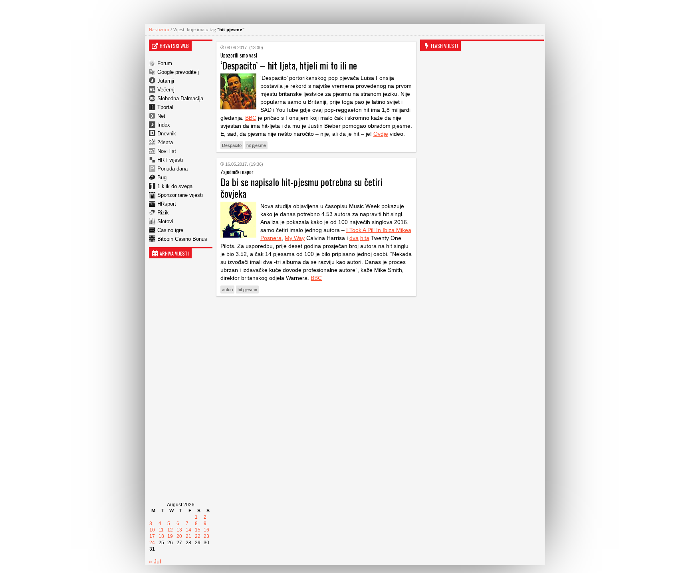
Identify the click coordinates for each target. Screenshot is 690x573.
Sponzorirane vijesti (180, 195)
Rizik (163, 213)
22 (197, 536)
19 (170, 536)
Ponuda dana (172, 169)
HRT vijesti (170, 160)
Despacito (232, 145)
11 (161, 530)
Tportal (165, 107)
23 (206, 536)
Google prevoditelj (178, 72)
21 (188, 536)
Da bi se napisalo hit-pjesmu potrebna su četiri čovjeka (301, 187)
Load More (316, 314)
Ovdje (380, 134)
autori (227, 289)
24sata (165, 142)
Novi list (166, 151)
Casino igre (170, 230)
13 (179, 530)
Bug (162, 177)
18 (161, 536)
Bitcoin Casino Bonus (182, 239)
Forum (164, 63)
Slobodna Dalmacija (180, 98)
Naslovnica (159, 29)
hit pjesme (256, 145)
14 (188, 530)
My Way (295, 238)
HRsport (166, 204)
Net (161, 116)
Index (163, 125)
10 (152, 530)
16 (206, 530)
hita (364, 238)
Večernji (166, 90)
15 (197, 530)
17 (152, 536)
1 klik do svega (174, 186)
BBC (250, 118)
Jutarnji (165, 81)
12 (170, 530)
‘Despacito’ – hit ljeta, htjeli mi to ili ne (288, 65)
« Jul (155, 561)
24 (152, 542)
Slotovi (165, 221)
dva (354, 238)
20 (179, 536)
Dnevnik (166, 134)
